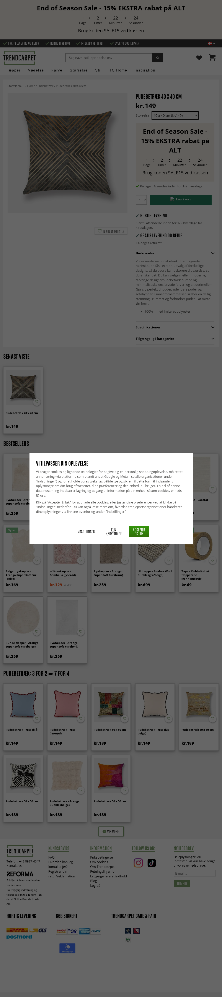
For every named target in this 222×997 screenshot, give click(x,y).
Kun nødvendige (114, 531)
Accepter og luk (139, 531)
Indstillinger (86, 531)
